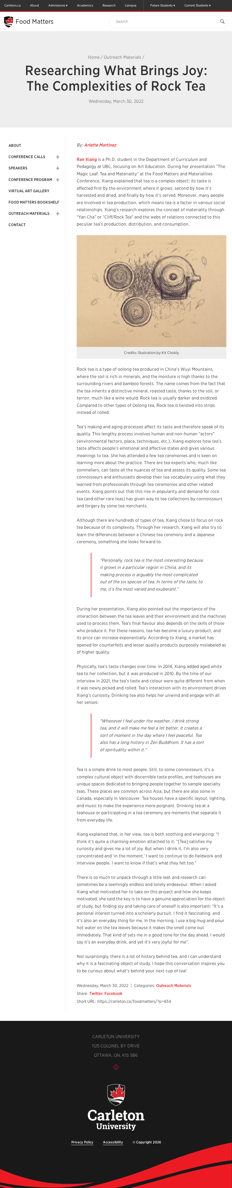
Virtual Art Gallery (28, 191)
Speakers (17, 168)
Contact (17, 225)
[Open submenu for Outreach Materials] (57, 213)
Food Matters (34, 21)
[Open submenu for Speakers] (57, 168)
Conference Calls (26, 157)
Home (94, 57)
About (34, 5)
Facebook (113, 993)
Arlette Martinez (100, 145)
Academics (85, 5)
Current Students (196, 5)
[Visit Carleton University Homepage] (116, 1107)
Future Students (161, 5)
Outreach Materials (122, 57)
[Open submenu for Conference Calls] (57, 157)
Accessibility (113, 1142)
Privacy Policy (82, 1142)
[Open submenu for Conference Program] (57, 180)
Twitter (95, 993)
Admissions (56, 5)
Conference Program (30, 180)
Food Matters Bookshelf (33, 202)
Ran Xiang (87, 159)
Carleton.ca (12, 5)
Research (108, 5)
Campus (130, 5)
